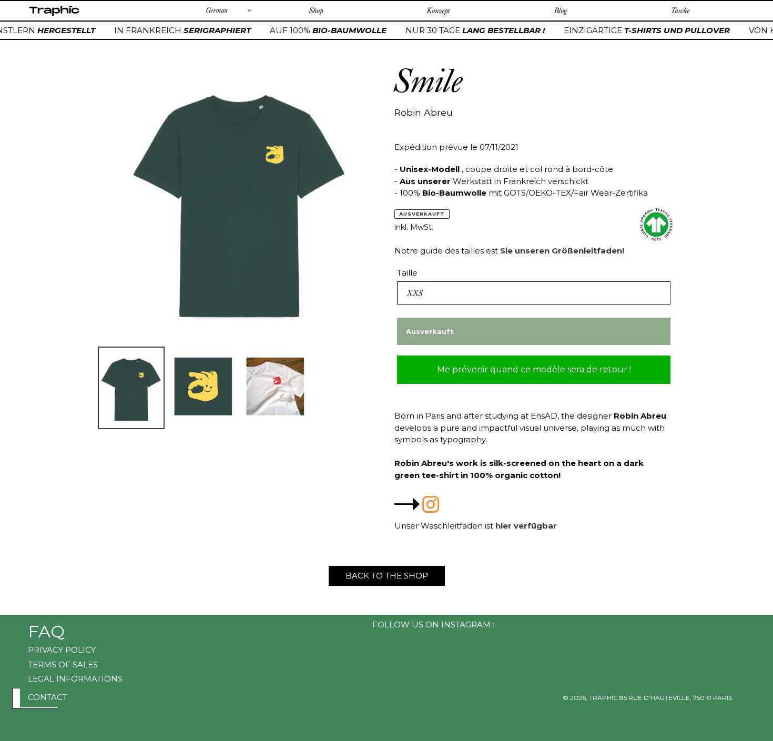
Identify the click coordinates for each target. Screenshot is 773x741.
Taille (407, 273)
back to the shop (386, 576)
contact (47, 697)
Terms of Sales (63, 664)
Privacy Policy (62, 650)
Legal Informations (75, 679)
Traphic (54, 15)
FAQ (46, 631)
